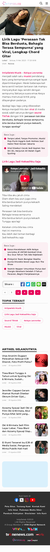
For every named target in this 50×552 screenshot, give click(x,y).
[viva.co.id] (19, 529)
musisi (27, 76)
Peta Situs (10, 506)
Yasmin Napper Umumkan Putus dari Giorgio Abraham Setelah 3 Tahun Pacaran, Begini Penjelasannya (26, 271)
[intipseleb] (18, 540)
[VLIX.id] (32, 529)
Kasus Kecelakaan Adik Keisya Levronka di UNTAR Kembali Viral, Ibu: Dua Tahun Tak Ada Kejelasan (25, 252)
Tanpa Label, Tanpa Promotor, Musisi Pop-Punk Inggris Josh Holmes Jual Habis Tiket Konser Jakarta (26, 141)
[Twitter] (21, 500)
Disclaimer (30, 513)
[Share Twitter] (28, 284)
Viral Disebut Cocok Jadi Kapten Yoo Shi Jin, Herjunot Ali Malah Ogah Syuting (26, 151)
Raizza (11, 64)
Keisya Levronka (33, 73)
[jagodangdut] (32, 540)
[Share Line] (39, 284)
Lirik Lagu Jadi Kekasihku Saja (21, 161)
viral (31, 109)
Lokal (4, 60)
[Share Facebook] (23, 284)
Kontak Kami (38, 506)
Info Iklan (13, 510)
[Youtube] (32, 500)
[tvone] (19, 534)
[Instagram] (27, 500)
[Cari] (41, 3)
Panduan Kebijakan (13, 513)
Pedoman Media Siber (30, 510)
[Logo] (11, 3)
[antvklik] (40, 534)
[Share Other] (44, 284)
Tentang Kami (24, 506)
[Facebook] (16, 500)
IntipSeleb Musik (11, 73)
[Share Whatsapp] (33, 284)
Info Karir (42, 513)
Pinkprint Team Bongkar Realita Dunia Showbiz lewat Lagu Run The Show (25, 262)
